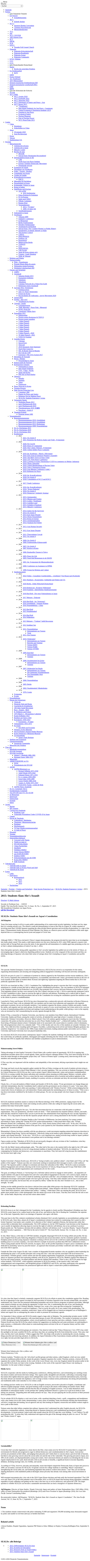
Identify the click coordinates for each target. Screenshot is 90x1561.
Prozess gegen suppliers (26, 319)
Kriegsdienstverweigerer (22, 177)
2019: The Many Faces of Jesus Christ (36, 458)
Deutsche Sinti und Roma (23, 704)
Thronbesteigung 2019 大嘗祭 (29, 408)
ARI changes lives (16, 37)
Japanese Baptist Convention (24, 26)
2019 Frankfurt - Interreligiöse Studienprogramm (40, 590)
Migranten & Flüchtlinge (22, 181)
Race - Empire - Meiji (21, 710)
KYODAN (14, 16)
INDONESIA (23, 248)
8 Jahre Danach (23, 331)
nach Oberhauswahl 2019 (27, 406)
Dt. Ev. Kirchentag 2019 (22, 430)
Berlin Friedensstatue (25, 223)
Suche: (4, 4)
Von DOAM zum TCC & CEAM (21, 793)
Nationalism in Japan (25, 367)
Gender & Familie (20, 175)
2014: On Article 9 (29, 513)
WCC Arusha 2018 (20, 96)
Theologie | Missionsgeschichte (25, 822)
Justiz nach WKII (24, 199)
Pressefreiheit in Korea (22, 183)
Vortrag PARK (32, 647)
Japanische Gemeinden (22, 743)
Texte (29, 633)
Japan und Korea (24, 372)
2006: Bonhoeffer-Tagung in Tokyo (35, 552)
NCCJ (12, 24)
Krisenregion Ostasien (21, 365)
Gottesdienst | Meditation (22, 820)
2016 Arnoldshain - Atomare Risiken (35, 603)
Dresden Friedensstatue (26, 225)
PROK (12, 41)
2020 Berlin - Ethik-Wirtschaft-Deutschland (38, 584)
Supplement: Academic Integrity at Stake (32, 231)
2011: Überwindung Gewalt (32, 534)
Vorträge (30, 657)
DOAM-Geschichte (16, 753)
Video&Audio (10, 864)
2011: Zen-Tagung (29, 635)
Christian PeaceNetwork (22, 27)
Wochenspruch (19, 826)
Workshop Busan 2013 (26, 402)
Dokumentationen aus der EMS (25, 858)
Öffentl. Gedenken (24, 201)
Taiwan (12, 138)
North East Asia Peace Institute (29, 162)
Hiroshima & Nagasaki (22, 357)
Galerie (12, 816)
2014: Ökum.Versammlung (32, 517)
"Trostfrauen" (23, 106)
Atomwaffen (18, 298)
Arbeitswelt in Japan (21, 148)
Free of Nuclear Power (26, 118)
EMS (11, 87)
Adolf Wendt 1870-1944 (26, 773)
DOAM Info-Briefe (21, 844)
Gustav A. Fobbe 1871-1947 (28, 783)
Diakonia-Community (21, 57)
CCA (11, 63)
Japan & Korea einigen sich (28, 252)
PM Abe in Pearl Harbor (26, 374)
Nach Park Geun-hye (25, 349)
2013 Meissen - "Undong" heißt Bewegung (38, 621)
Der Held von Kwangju (26, 728)
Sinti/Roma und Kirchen (22, 189)
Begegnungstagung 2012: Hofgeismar (31, 424)
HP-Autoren (14, 808)
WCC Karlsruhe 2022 (21, 98)
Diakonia (13, 49)
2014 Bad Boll (28, 615)
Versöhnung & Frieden (26, 301)
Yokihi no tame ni (20, 842)
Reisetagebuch (19, 877)
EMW (12, 75)
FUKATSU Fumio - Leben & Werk (30, 785)
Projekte (8, 142)
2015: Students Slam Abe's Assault (22, 1552)
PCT (11, 39)
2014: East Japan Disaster (32, 515)
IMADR (21, 154)
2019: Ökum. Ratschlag (31, 463)
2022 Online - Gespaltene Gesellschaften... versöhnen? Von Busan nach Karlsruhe (51, 576)
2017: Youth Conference (31, 483)
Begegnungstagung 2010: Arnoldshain (31, 420)
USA (20, 246)
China (12, 124)
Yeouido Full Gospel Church (24, 47)
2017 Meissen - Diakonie (31, 597)
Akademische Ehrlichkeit (27, 227)
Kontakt (12, 801)
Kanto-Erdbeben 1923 (22, 716)
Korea (12, 136)
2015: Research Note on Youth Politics (23, 1550)
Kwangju (17, 726)
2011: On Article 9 (29, 536)
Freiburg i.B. (22, 238)
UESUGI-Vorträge (25, 337)
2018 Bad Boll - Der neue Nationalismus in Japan (40, 594)
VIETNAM (22, 250)
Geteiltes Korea (19, 339)
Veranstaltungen (24, 205)
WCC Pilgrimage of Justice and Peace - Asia (29, 102)
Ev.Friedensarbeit (16, 71)
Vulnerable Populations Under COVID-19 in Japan (32, 814)
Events (16, 696)
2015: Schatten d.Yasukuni (32, 505)
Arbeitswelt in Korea (21, 146)
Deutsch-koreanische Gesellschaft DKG (23, 85)
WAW (16, 763)
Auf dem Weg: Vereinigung (23, 288)
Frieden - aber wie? (20, 300)
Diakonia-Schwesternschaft (23, 51)
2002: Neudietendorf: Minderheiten (35, 688)
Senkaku (21, 380)
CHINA (21, 234)
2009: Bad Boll (28, 653)
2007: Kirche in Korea (30, 548)
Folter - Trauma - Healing (23, 171)
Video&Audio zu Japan (18, 866)
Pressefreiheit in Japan (26, 361)
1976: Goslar (27, 692)
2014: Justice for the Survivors (33, 511)
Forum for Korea (24, 294)
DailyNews (14, 875)
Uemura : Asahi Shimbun (27, 254)
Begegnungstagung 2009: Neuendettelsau (32, 426)
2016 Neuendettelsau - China (33, 605)
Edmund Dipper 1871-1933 (28, 775)
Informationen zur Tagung (36, 631)
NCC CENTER (15, 35)
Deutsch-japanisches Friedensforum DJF (24, 83)
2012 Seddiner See (29, 625)
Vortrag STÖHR (33, 649)
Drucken (4, 900)
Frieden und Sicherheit (17, 270)
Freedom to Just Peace (26, 112)
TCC (11, 31)
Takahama (22, 280)
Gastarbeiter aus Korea (22, 173)
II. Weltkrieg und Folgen (22, 712)
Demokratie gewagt (25, 165)
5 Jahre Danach (23, 325)
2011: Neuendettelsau (30, 629)
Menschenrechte (15, 144)
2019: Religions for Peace (32, 471)
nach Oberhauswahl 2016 (27, 404)
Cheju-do (17, 702)
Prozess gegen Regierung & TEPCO (31, 317)
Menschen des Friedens (18, 745)
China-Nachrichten (20, 846)
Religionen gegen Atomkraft (28, 286)
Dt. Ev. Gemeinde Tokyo (18, 789)
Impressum (13, 797)
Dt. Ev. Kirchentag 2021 (22, 432)
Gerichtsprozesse (24, 305)
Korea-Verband (15, 77)
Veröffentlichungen (25, 211)
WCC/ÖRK (14, 94)
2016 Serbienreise (29, 193)
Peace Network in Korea (22, 386)
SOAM (12, 93)
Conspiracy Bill (23, 392)
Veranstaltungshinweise (18, 836)
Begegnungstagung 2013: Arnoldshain (31, 422)
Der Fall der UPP (24, 353)
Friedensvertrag (23, 290)
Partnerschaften (15, 260)
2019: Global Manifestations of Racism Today (39, 465)
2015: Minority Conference (32, 507)
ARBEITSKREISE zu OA (19, 761)
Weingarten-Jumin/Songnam (24, 266)
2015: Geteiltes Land (30, 503)
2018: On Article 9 (29, 477)
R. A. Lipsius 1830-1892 (27, 777)
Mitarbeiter (13, 759)
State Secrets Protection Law (24, 390)
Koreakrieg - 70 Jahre (25, 722)
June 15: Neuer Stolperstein (28, 292)
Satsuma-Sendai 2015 (25, 276)
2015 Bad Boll (28, 609)
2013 (20, 881)
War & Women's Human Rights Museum (28, 732)
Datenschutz (14, 799)
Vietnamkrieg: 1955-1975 (23, 724)
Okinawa (17, 376)
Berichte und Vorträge (34, 643)
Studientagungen (20, 572)
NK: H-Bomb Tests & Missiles (29, 351)
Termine (12, 834)
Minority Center (19, 150)
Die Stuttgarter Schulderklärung (38, 672)
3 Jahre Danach (23, 321)
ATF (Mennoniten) (16, 81)
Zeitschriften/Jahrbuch (17, 838)
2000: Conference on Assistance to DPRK (37, 566)
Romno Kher (23, 203)
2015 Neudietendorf (30, 611)
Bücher (12, 806)
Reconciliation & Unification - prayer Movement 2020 (37, 296)
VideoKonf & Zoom (17, 870)
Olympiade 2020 (20, 132)
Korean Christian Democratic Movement (32, 163)
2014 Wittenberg (28, 617)
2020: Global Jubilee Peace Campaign (36, 450)
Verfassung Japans (20, 400)
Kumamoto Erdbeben (25, 278)
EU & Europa (23, 197)
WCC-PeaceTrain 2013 (26, 120)
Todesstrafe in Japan (21, 213)
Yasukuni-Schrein (20, 412)
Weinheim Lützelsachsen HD (24, 268)
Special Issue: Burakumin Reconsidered (32, 156)
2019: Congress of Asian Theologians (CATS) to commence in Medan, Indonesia (51, 461)
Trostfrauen (18, 215)
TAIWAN (21, 244)
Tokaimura (22, 282)
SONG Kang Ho (24, 309)
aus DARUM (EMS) (21, 854)
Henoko (21, 378)
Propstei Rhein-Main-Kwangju (24, 264)
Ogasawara (22, 384)
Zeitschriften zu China (21, 128)
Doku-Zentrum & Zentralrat (28, 195)
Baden (12, 67)
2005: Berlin (27, 684)
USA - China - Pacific (26, 370)
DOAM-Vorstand (16, 751)
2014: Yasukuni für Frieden (32, 523)
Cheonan (21, 341)
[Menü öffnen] (2, 2)
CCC (11, 61)
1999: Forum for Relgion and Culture (36, 570)
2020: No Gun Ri (29, 444)
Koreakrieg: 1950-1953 (22, 720)
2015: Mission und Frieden (32, 499)
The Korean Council (25, 232)
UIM (20, 160)
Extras (7, 871)
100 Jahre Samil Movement (23, 708)
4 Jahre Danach (23, 323)
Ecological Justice (24, 114)
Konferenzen (18, 434)
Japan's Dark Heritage (26, 737)
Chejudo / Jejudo (20, 303)
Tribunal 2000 (23, 217)
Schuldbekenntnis (20, 18)
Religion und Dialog (17, 258)
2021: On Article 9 (29, 438)
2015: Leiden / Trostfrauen (32, 501)
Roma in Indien (19, 187)
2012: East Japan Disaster (32, 530)
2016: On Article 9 (29, 491)
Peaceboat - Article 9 (25, 410)
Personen (13, 832)
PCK (11, 43)
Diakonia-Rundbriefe (21, 53)
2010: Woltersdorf (29, 639)
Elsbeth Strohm (19, 22)
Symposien (18, 694)
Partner (7, 12)
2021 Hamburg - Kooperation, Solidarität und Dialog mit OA (44, 580)
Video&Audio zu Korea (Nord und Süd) (24, 868)
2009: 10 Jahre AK (29, 209)
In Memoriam (23, 221)
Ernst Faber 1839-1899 (26, 779)
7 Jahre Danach (23, 329)
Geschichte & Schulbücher (23, 706)
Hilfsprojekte (22, 315)
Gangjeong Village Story (27, 311)
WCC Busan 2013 (20, 104)
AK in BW (22, 191)
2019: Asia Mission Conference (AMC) (36, 469)
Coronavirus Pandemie (17, 810)
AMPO (16, 272)
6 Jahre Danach (23, 327)
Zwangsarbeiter (19, 735)
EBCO (20, 179)
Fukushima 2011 (20, 313)
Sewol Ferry (22, 343)
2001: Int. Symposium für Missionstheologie (38, 562)
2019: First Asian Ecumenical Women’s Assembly (40, 456)
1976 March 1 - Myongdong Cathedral (27, 714)
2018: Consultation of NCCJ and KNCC (37, 479)
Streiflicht (17, 848)
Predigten (17, 824)
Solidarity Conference (26, 219)
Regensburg (22, 240)
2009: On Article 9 (29, 540)
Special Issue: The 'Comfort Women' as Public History (37, 229)
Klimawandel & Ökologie (23, 363)
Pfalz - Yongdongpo (21, 262)
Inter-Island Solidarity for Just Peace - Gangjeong (35, 108)
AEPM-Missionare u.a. (22, 769)
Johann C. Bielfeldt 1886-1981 (24, 755)
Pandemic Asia (19, 812)
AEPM (12, 767)
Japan (12, 130)
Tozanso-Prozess (20, 388)
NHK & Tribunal (24, 256)
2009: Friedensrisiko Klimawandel (35, 542)
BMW (12, 89)
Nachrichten (14, 885)
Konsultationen (15, 698)
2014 (20, 883)
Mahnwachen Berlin (25, 242)
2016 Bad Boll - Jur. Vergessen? (34, 601)
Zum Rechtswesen (20, 134)
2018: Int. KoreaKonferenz (32, 475)
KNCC (12, 45)
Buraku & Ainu (19, 152)
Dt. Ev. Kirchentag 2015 (22, 428)
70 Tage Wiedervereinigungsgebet (26, 828)
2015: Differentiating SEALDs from (22, 1546)
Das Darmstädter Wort (35, 674)
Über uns (8, 747)
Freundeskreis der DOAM (23, 765)
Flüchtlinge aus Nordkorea (23, 169)
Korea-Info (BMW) (21, 860)
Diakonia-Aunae (20, 55)
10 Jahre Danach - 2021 (26, 335)
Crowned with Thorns (21, 840)
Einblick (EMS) (19, 856)
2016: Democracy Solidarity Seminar (36, 493)
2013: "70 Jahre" (29, 207)
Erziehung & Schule (21, 167)
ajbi (11, 33)
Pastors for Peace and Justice (28, 394)
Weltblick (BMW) (20, 850)
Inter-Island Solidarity (25, 368)
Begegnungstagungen (21, 418)
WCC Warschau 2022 (21, 100)
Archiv (7, 804)
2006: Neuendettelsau (30, 680)
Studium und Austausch (18, 739)
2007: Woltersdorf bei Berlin (33, 668)
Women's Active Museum (23, 730)
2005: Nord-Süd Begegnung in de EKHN (37, 558)
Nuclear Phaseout (24, 116)
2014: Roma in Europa (31, 519)
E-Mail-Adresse (13, 900)
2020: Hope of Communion (32, 446)
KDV (16, 73)
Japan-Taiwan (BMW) (22, 852)
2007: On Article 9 (29, 546)
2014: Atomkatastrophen (31, 521)
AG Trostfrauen (15, 79)
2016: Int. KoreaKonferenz (32, 487)
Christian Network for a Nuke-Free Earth (32, 284)
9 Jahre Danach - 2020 (26, 333)
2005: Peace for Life (30, 556)
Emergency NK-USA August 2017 (30, 355)
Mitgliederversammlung (18, 749)
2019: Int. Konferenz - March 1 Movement (37, 454)
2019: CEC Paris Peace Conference (35, 460)
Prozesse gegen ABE (25, 414)
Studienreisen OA (16, 140)
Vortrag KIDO (32, 645)
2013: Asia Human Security (32, 527)
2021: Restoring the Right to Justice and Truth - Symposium (43, 440)
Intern (12, 802)
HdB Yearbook (19, 862)
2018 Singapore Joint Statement (29, 347)
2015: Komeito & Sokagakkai (20, 1548)
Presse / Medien (19, 359)
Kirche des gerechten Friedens (24, 69)
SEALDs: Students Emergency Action (31, 398)
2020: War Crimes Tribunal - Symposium (37, 448)
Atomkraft (17, 274)
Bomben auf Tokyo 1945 (23, 718)
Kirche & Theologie (17, 818)
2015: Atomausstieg (30, 497)
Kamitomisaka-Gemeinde (18, 791)
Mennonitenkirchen (21, 29)
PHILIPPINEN (23, 236)
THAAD (21, 345)
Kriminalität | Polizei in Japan (24, 185)
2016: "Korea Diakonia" (31, 489)
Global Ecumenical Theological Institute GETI (34, 110)
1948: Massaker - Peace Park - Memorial (32, 307)
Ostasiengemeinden (16, 741)
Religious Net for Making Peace (29, 396)
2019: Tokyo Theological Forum (34, 467)
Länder (7, 122)
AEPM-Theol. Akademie (23, 787)
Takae (20, 382)
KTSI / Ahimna (15, 59)
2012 (20, 879)
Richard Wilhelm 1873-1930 (28, 771)
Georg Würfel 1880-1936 (27, 781)
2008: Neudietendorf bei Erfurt (33, 661)
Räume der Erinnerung (17, 700)
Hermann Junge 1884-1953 (23, 757)
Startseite (8, 10)
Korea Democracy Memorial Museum (27, 734)
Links (12, 873)
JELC (12, 20)
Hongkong (18, 126)
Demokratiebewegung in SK (24, 158)
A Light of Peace (20, 830)
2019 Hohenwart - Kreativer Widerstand (37, 588)
